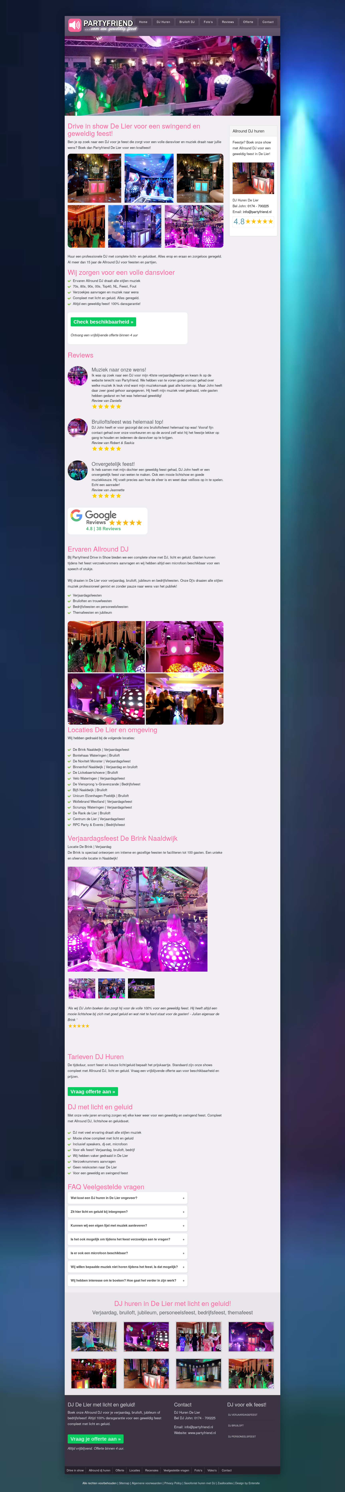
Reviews (228, 22)
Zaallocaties (225, 1483)
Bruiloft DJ (187, 22)
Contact (268, 22)
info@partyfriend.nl (257, 211)
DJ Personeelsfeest (242, 1436)
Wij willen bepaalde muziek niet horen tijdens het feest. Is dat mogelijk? (127, 1266)
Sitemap (124, 1483)
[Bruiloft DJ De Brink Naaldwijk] (82, 988)
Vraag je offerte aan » (95, 1439)
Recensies (151, 1470)
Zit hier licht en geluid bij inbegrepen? (127, 1211)
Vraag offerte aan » (92, 1091)
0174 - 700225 (258, 205)
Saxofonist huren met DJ (199, 1483)
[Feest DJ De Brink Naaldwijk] (111, 988)
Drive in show (75, 1470)
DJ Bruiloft (236, 1425)
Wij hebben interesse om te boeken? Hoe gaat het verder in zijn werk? (127, 1280)
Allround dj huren (99, 1470)
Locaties (134, 1470)
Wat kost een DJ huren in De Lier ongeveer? (127, 1197)
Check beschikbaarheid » (103, 322)
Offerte (248, 22)
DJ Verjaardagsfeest (242, 1414)
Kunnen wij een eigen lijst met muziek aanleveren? (127, 1225)
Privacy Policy (173, 1483)
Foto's (208, 22)
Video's (212, 1470)
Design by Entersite (247, 1483)
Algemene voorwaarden (147, 1483)
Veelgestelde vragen (176, 1470)
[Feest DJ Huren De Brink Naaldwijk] (141, 988)
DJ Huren (163, 22)
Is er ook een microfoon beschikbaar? (127, 1253)
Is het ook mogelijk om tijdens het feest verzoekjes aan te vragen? (127, 1239)
